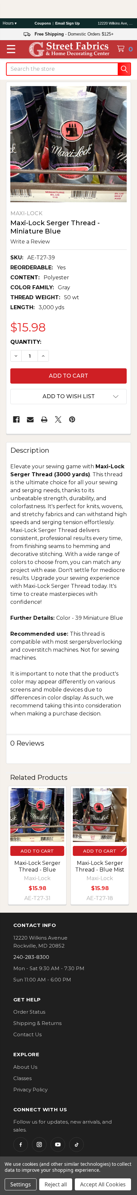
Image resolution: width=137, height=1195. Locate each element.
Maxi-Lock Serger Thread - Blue (37, 866)
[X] (58, 419)
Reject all (56, 1184)
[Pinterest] (72, 419)
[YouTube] (58, 1144)
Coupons (43, 23)
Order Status (29, 1012)
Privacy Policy (30, 1089)
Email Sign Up (67, 23)
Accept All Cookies (103, 1184)
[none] (68, 144)
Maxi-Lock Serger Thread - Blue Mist (99, 866)
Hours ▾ (10, 23)
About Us (25, 1067)
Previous (12, 846)
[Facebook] (16, 419)
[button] (68, 396)
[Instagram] (39, 1144)
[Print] (44, 419)
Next (124, 846)
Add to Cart (37, 851)
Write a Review (30, 241)
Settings (20, 1184)
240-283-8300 (31, 957)
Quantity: (25, 342)
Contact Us (27, 1034)
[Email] (30, 419)
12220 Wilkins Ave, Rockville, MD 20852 (116, 23)
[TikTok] (76, 1144)
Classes (22, 1078)
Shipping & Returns (37, 1023)
